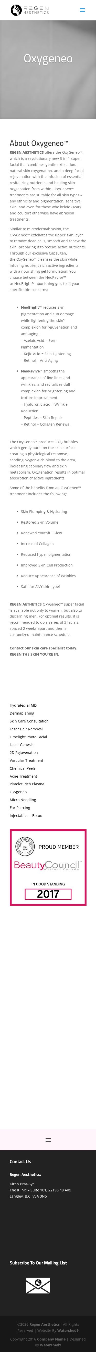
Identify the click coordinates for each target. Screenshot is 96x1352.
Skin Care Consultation (29, 721)
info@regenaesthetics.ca (54, 995)
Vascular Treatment (26, 760)
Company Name (51, 1339)
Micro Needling (23, 799)
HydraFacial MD (23, 705)
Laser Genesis (22, 744)
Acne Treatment (23, 776)
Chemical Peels (23, 768)
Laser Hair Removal (26, 729)
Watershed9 (50, 1345)
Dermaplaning (22, 713)
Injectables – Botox (26, 815)
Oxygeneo (18, 791)
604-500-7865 (51, 989)
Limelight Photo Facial (28, 736)
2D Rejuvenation (24, 752)
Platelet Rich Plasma (27, 783)
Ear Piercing (20, 807)
